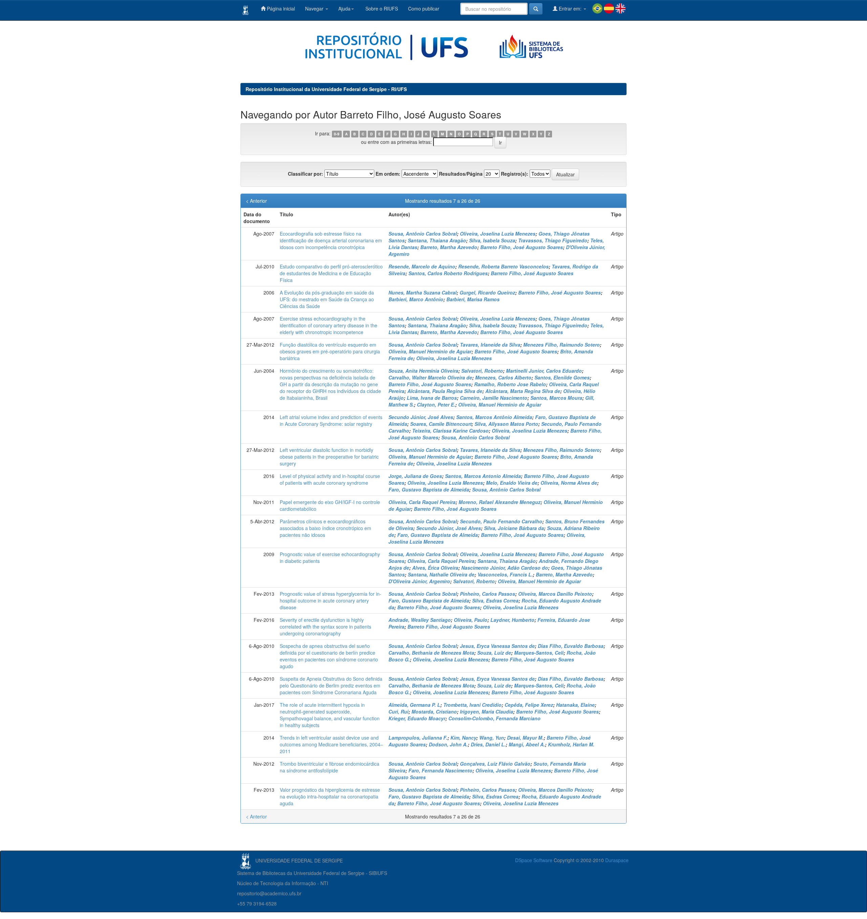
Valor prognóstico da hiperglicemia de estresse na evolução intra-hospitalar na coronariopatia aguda (330, 796)
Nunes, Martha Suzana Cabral (422, 292)
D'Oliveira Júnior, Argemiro (419, 581)
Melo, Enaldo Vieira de (511, 482)
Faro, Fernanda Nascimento (440, 770)
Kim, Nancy (463, 737)
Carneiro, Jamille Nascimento (493, 397)
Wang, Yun (491, 737)
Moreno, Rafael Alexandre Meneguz (500, 502)
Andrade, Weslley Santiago (419, 619)
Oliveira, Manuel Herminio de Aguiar (429, 351)
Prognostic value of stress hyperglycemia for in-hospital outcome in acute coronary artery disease (330, 600)
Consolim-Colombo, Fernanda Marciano (494, 718)
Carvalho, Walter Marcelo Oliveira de (430, 377)
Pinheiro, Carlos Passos (487, 593)
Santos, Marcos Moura (556, 397)
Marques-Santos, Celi (539, 652)
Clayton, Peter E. (436, 404)
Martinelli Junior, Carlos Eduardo (544, 370)
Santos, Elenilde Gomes (562, 377)
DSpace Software (533, 860)
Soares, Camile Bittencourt (440, 423)
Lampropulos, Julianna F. (417, 737)
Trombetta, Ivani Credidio (472, 704)
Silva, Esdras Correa (495, 600)
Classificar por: (305, 173)
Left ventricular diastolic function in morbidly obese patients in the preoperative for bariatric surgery (329, 456)
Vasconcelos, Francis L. (505, 574)
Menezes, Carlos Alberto (503, 377)
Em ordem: (388, 173)
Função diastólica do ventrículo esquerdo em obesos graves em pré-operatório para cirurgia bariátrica (330, 351)
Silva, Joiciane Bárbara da (514, 528)
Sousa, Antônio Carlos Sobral (422, 233)
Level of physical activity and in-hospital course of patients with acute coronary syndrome (330, 479)
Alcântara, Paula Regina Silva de (444, 391)
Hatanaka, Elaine (575, 704)
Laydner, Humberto (512, 619)
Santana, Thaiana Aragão (437, 240)
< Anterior (256, 200)
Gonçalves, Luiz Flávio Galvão (495, 763)
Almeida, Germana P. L (414, 704)
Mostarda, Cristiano (434, 711)
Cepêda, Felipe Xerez (529, 704)
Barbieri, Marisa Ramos (473, 299)
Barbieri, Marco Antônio (415, 299)
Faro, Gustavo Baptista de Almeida (428, 489)
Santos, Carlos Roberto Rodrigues (448, 273)
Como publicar (423, 8)
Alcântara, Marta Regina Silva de (522, 391)
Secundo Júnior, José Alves (420, 417)
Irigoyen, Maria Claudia (486, 711)
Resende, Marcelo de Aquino (421, 266)
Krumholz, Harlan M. (571, 744)
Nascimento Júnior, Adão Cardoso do (504, 567)
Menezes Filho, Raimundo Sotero (561, 344)
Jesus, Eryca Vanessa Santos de (497, 645)
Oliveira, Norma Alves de (569, 482)
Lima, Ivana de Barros (432, 397)
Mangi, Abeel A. (527, 744)
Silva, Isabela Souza (492, 240)
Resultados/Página (461, 173)
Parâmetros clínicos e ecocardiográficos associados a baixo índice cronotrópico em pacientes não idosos (325, 528)
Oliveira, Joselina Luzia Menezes (497, 233)
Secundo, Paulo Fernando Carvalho (501, 521)
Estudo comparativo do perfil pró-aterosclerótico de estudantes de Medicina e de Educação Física (331, 273)
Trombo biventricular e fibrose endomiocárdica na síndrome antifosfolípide (329, 767)
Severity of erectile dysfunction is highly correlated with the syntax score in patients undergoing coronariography (325, 626)
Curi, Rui (398, 711)
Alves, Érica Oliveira (435, 567)
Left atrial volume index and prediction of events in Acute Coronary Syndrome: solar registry (331, 420)
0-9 (336, 133)
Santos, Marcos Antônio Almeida (494, 417)
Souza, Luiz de (494, 652)
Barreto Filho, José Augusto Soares (521, 247)
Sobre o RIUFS (381, 8)
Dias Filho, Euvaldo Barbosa (571, 645)
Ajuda (344, 8)
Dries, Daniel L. (488, 744)
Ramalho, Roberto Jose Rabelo (510, 384)
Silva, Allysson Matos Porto (506, 423)
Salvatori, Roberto (482, 370)
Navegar (315, 8)
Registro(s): (514, 173)
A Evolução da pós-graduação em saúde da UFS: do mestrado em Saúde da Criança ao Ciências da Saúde (327, 299)
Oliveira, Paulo (470, 619)
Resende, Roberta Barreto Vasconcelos (503, 266)
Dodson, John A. (448, 744)
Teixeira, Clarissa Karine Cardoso (450, 430)
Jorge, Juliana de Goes (415, 476)
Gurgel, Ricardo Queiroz (487, 292)
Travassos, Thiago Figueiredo (552, 240)
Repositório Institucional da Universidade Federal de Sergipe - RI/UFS (326, 89)
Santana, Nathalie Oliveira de (441, 574)
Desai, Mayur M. (525, 737)
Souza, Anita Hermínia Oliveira (423, 370)
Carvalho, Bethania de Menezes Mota (431, 652)
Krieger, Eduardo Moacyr (416, 718)
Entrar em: (570, 8)
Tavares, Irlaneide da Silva (490, 344)
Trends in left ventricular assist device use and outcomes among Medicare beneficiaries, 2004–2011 (331, 744)
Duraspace (617, 860)
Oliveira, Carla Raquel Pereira (422, 502)
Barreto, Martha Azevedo (448, 247)
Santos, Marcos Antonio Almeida (483, 476)
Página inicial (280, 8)
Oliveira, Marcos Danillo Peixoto (555, 593)
